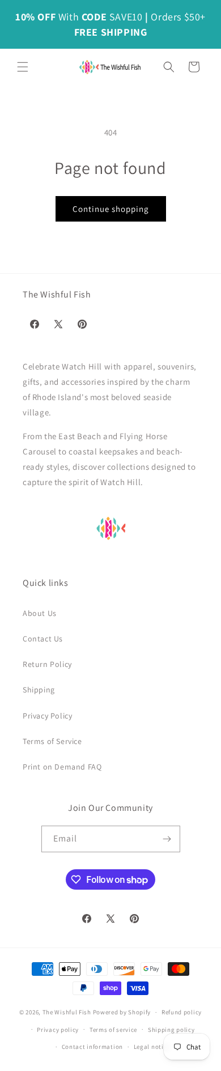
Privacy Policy (47, 716)
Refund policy (182, 1012)
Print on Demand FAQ (62, 767)
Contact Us (43, 639)
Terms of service (113, 1030)
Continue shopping (111, 208)
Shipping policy (171, 1030)
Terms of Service (52, 741)
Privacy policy (58, 1030)
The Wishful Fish (66, 1012)
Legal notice (152, 1047)
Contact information (92, 1047)
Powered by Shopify (122, 1012)
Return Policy (47, 664)
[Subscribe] (167, 839)
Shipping (39, 690)
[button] (22, 66)
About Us (40, 613)
